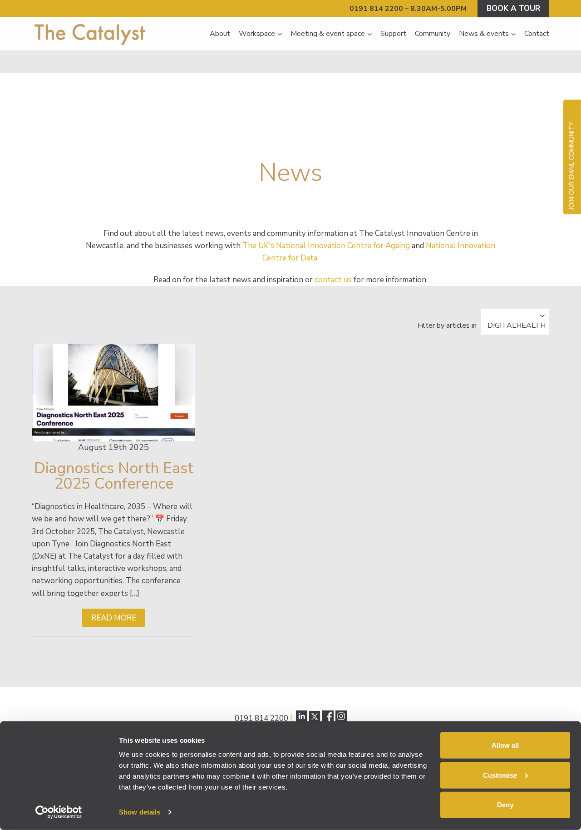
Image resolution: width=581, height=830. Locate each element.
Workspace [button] (257, 34)
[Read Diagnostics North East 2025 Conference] (113, 392)
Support (393, 34)
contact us (333, 280)
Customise (500, 775)
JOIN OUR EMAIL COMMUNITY (571, 166)
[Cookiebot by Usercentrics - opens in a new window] (58, 812)
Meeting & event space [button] (327, 34)
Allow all (505, 745)
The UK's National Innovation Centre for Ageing (326, 245)
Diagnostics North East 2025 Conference (113, 476)
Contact (536, 34)
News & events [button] (484, 34)
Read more (113, 618)
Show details (139, 812)
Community (432, 34)
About (220, 34)
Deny (505, 805)
